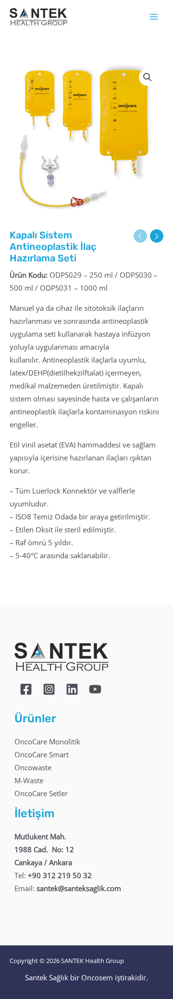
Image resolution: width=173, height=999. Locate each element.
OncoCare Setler (41, 793)
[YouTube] (95, 689)
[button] (147, 77)
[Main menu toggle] (153, 16)
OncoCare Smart (41, 754)
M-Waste (28, 780)
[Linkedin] (72, 689)
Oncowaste (32, 767)
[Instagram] (49, 689)
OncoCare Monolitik (47, 741)
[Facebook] (25, 689)
